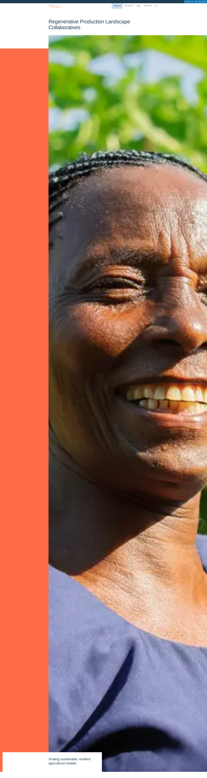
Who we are (147, 5)
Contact (188, 1)
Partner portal (201, 1)
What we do (117, 5)
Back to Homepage (55, 6)
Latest (138, 5)
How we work (129, 5)
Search (155, 6)
